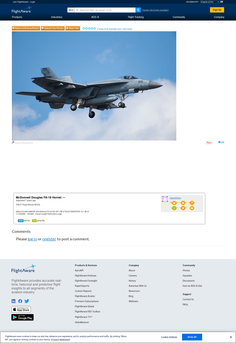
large (26, 143)
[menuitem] (17, 17)
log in (32, 238)
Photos (186, 270)
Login (32, 2)
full (31, 143)
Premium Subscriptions (87, 301)
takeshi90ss (175, 198)
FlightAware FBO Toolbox (87, 311)
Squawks (187, 275)
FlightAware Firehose (85, 275)
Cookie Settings (169, 337)
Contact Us (188, 299)
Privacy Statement (60, 339)
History (132, 280)
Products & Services (86, 265)
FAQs (185, 304)
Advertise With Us (138, 286)
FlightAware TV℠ (83, 317)
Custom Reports (83, 291)
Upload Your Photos (53, 28)
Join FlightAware (20, 2)
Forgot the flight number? (156, 10)
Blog (131, 296)
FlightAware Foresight (86, 280)
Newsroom (134, 291)
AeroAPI (79, 270)
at (38, 221)
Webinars (133, 301)
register (49, 238)
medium (18, 143)
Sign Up (217, 10)
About (132, 270)
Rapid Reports (82, 286)
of (24, 221)
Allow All (192, 337)
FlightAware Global (84, 306)
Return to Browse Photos (27, 28)
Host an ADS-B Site (192, 286)
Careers (133, 275)
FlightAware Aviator (85, 296)
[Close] (230, 337)
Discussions (189, 280)
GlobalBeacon (82, 322)
